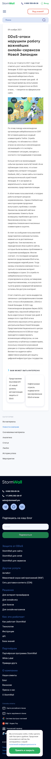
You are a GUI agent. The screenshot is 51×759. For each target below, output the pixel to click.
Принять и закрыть (24, 750)
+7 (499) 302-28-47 (14, 496)
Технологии (8, 626)
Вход (46, 3)
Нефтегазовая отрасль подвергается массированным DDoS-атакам (35, 390)
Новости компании (11, 427)
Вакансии (7, 685)
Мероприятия (8, 459)
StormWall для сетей (12, 556)
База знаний (8, 641)
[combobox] (23, 20)
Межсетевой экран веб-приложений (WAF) (23, 578)
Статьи (6, 443)
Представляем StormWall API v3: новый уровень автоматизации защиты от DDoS (15, 389)
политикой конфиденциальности (22, 744)
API (3, 636)
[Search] (44, 20)
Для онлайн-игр (10, 600)
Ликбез (6, 448)
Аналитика (7, 437)
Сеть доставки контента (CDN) (17, 582)
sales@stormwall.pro (11, 500)
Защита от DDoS (12, 546)
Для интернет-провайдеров (15, 595)
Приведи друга (9, 663)
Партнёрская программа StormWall (19, 653)
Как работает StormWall (14, 621)
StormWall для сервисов (14, 560)
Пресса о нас (8, 690)
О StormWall (8, 695)
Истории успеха (9, 453)
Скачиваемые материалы (14, 432)
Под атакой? (38, 11)
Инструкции (8, 631)
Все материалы (9, 422)
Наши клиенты (9, 675)
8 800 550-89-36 (31, 3)
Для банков (8, 604)
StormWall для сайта (12, 551)
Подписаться (25, 535)
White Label (7, 658)
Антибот (6, 573)
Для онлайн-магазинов (13, 609)
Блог (4, 680)
